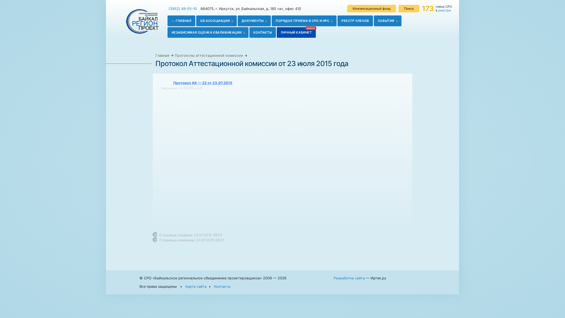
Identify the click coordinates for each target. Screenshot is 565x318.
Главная (183, 21)
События (386, 21)
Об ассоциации (215, 21)
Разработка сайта (349, 278)
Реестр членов (355, 21)
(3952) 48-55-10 (183, 8)
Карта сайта (196, 286)
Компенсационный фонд (371, 8)
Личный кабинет (296, 32)
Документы (253, 21)
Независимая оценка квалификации (206, 32)
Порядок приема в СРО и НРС (303, 21)
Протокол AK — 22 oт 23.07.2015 (202, 83)
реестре (444, 10)
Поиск (409, 8)
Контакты (262, 32)
